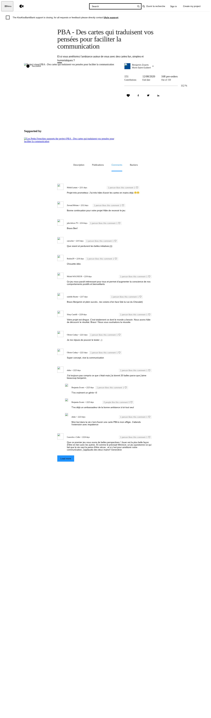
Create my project (191, 6)
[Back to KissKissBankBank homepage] (19, 6)
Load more (65, 458)
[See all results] (138, 6)
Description (78, 165)
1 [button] (121, 187)
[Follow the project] (128, 95)
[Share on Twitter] (148, 95)
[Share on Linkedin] (158, 95)
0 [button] (117, 402)
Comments (117, 165)
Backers (134, 165)
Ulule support (111, 17)
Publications (98, 165)
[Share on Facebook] (138, 95)
